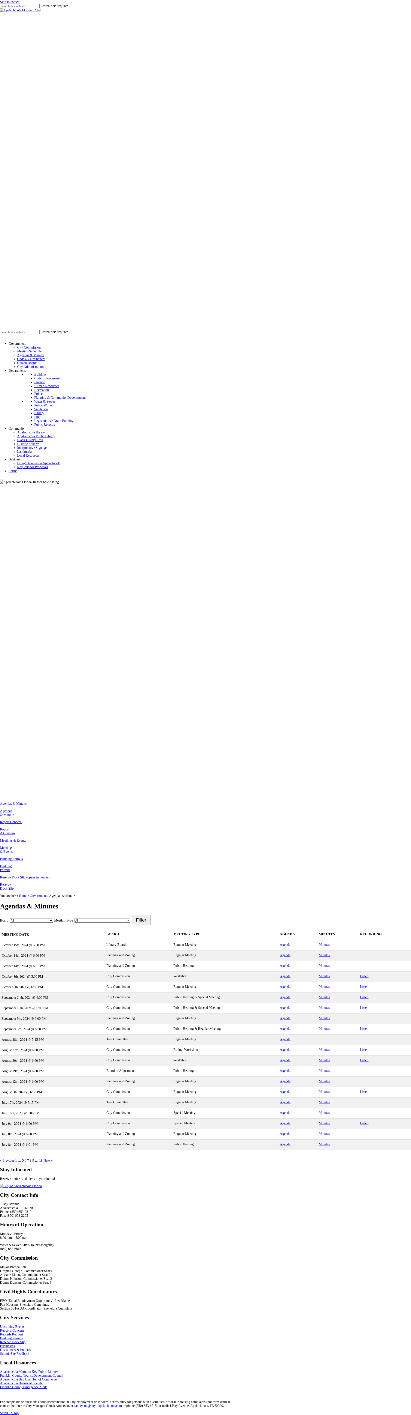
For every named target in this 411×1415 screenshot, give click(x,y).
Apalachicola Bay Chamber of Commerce (28, 1379)
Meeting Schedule (29, 351)
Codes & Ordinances (31, 359)
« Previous (7, 1160)
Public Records (44, 424)
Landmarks (24, 451)
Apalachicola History (31, 432)
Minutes (324, 944)
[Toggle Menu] (1, 337)
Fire (37, 417)
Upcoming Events (12, 1326)
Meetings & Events (6, 849)
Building (40, 374)
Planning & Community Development (60, 397)
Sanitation (41, 409)
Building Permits (6, 868)
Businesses (7, 1346)
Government (38, 896)
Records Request (11, 1334)
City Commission (29, 347)
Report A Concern (7, 831)
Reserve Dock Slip (7, 886)
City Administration (30, 366)
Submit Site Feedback (15, 1353)
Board (4, 920)
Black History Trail (30, 440)
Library (39, 413)
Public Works (43, 405)
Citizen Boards (27, 363)
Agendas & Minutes (30, 355)
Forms (13, 471)
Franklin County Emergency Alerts (23, 1387)
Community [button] (17, 428)
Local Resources (28, 455)
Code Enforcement (47, 378)
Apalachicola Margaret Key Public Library (29, 1371)
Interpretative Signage (32, 448)
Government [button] (17, 343)
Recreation (41, 390)
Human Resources (46, 386)
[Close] (1, 479)
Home (23, 896)
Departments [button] (17, 370)
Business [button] (15, 459)
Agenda (285, 944)
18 (41, 1160)
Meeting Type (63, 920)
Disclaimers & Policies (15, 1350)
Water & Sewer (44, 401)
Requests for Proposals (32, 467)
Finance (39, 382)
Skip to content (10, 2)
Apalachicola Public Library (36, 436)
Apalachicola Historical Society (21, 1383)
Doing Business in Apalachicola (38, 463)
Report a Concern (12, 1330)
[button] (9, 1413)
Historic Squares (28, 444)
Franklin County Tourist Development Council (31, 1375)
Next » (48, 1160)
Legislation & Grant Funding (53, 421)
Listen (364, 976)
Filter (141, 920)
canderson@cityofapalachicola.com (98, 1405)
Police (38, 393)
